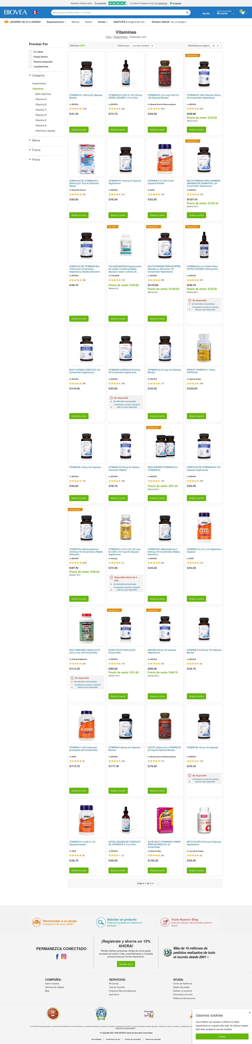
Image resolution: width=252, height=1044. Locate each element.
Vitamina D (41, 115)
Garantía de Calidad (54, 987)
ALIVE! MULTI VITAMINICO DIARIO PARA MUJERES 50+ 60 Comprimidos (164, 844)
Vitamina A (41, 99)
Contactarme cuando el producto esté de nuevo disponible (205, 308)
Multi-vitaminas (43, 94)
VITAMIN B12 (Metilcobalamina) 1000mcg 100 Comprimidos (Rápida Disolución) (86, 552)
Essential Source (79, 190)
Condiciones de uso (113, 1039)
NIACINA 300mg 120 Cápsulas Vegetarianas (162, 651)
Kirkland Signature (79, 659)
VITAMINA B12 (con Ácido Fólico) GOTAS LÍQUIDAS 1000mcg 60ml (202, 267)
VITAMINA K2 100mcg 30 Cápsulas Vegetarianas (124, 182)
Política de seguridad (153, 1039)
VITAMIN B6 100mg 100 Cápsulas (202, 747)
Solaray (114, 558)
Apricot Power (195, 379)
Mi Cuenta (114, 983)
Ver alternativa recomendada (202, 304)
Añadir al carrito (78, 129)
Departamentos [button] (55, 21)
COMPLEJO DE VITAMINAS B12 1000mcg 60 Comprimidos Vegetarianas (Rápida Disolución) (84, 269)
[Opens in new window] (57, 956)
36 (213, 45)
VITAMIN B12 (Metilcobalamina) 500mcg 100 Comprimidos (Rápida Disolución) (164, 552)
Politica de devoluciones (184, 998)
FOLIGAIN (115, 275)
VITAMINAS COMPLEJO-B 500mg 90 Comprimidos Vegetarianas (124, 371)
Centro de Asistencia (182, 983)
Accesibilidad (96, 1039)
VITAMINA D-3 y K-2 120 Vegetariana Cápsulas (204, 550)
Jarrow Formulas (196, 851)
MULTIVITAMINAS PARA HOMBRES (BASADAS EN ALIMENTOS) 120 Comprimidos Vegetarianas (203, 183)
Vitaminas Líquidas (45, 130)
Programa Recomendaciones (122, 990)
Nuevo (88, 21)
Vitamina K (41, 125)
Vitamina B (41, 104)
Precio (36, 159)
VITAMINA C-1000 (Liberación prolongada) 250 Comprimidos (83, 748)
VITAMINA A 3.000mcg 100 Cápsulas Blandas (204, 651)
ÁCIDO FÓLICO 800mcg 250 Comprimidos (121, 651)
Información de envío (183, 994)
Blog (47, 990)
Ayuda (206, 13)
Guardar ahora (126, 964)
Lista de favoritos (117, 987)
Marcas (75, 21)
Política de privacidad (133, 1039)
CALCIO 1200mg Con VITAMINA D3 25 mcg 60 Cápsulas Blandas (164, 748)
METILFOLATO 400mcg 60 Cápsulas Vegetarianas (204, 843)
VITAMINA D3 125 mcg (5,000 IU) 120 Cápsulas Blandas (163, 96)
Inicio (109, 37)
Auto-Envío (114, 994)
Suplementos (121, 37)
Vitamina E (41, 120)
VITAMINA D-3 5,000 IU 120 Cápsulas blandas (82, 843)
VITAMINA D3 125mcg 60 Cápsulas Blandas (85, 96)
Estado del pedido (181, 987)
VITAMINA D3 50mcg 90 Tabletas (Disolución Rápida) (123, 468)
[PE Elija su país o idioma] (36, 12)
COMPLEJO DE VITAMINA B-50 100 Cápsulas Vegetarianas (203, 468)
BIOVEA (75, 104)
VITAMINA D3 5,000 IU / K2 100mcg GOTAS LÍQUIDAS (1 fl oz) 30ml (125, 96)
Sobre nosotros (52, 983)
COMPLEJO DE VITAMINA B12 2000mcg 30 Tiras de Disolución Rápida (84, 183)
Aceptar (222, 1036)
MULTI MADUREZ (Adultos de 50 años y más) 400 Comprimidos (84, 651)
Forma (36, 150)
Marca (36, 140)
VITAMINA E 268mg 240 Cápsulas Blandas (124, 748)
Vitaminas (37, 88)
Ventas (101, 21)
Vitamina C (41, 109)
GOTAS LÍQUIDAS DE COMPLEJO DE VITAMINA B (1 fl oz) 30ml (124, 843)
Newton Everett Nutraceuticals (163, 104)
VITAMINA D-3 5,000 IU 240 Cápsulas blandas (161, 182)
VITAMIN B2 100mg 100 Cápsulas (85, 467)
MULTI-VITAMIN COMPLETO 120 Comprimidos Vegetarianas (84, 371)
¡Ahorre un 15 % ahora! (25, 21)
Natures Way (155, 851)
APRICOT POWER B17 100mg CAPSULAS (201, 371)
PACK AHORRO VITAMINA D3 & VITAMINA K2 (163, 468)
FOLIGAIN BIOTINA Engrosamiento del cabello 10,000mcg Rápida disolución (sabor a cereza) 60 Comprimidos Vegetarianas (124, 269)
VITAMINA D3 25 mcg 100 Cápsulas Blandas (164, 371)
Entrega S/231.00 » (129, 21)
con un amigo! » (169, 21)
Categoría (38, 75)
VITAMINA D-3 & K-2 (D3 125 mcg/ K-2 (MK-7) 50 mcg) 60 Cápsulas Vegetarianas (124, 552)
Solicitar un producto (182, 990)
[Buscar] (187, 12)
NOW (152, 190)
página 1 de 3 (144, 883)
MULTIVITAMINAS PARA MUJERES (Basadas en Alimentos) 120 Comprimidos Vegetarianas (164, 269)
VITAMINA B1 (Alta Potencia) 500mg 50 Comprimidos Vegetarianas (203, 96)
